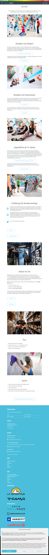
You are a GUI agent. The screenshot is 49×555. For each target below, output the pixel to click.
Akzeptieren (9, 551)
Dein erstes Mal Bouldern (11, 474)
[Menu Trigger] (2, 3)
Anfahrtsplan (10, 428)
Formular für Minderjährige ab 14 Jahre (16, 154)
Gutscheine (9, 463)
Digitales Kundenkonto (11, 461)
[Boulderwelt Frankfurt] (8, 3)
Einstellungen (39, 551)
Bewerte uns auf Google (12, 454)
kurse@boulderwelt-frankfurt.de (14, 446)
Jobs (8, 465)
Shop (8, 462)
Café (8, 464)
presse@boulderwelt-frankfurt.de (14, 451)
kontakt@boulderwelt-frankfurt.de (14, 439)
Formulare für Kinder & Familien (13, 475)
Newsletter (9, 482)
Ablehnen (24, 551)
